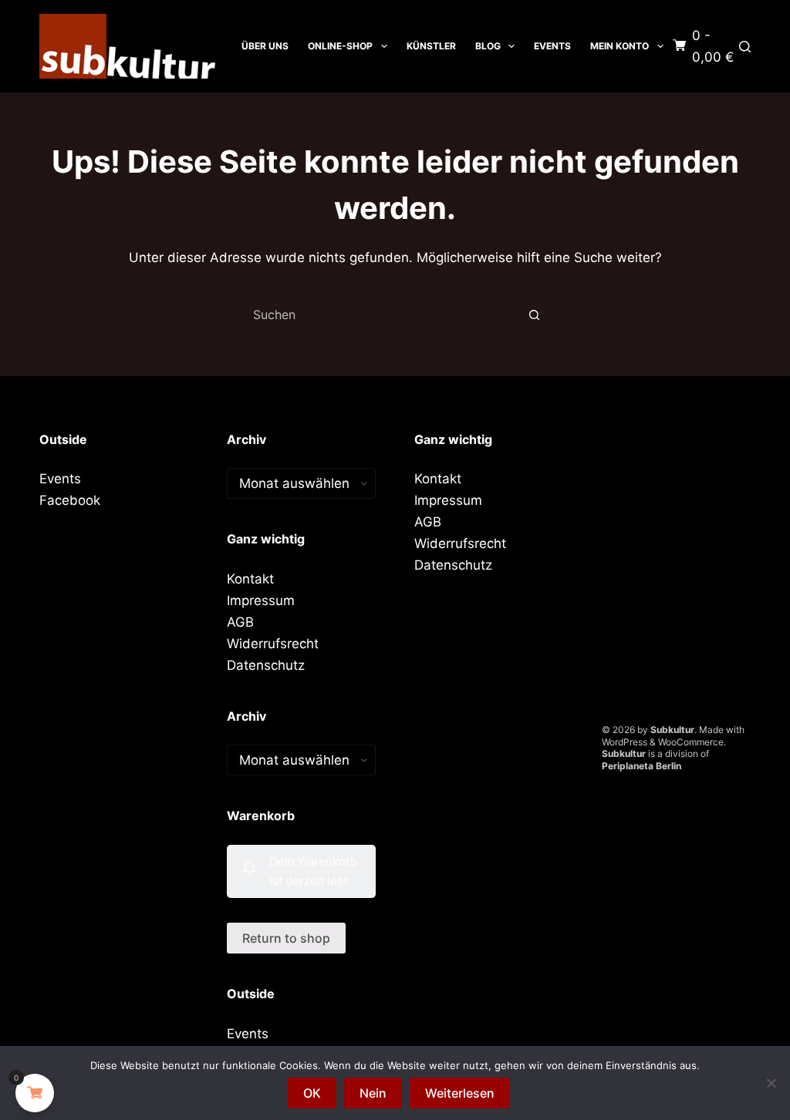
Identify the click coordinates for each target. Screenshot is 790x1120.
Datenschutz (266, 665)
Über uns (265, 46)
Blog (488, 46)
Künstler (431, 46)
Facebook (69, 500)
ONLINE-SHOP (340, 46)
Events (552, 46)
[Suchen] (745, 46)
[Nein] (770, 1083)
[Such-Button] (534, 314)
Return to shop (286, 938)
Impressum (261, 600)
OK (312, 1093)
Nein (373, 1093)
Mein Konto (619, 46)
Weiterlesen (460, 1093)
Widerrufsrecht (273, 643)
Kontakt (250, 579)
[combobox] (380, 314)
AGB (240, 622)
